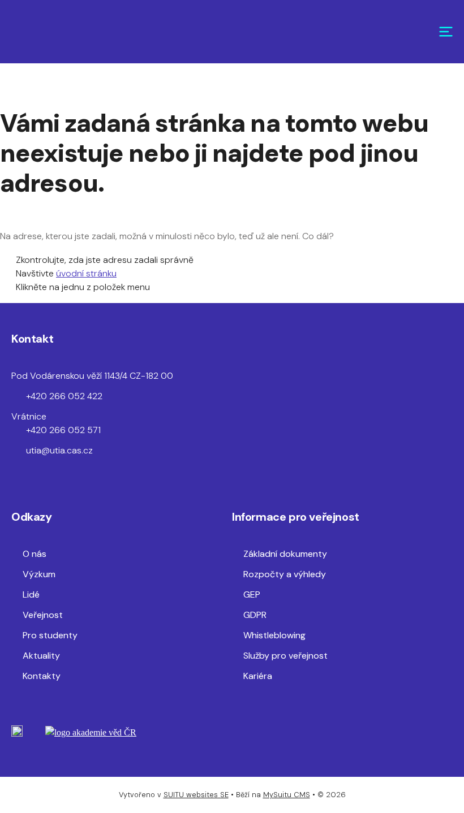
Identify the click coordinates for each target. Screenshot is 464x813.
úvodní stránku (86, 273)
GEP (251, 594)
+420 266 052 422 (64, 396)
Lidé (31, 594)
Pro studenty (50, 635)
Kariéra (257, 676)
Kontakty (42, 676)
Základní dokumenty (285, 554)
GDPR (255, 615)
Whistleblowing (274, 635)
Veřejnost (43, 615)
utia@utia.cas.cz (59, 450)
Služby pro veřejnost (285, 655)
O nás (34, 554)
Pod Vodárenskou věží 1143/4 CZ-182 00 (92, 376)
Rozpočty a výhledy (284, 574)
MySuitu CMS (286, 794)
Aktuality (41, 655)
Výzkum (39, 574)
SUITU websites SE (196, 794)
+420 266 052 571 (63, 430)
